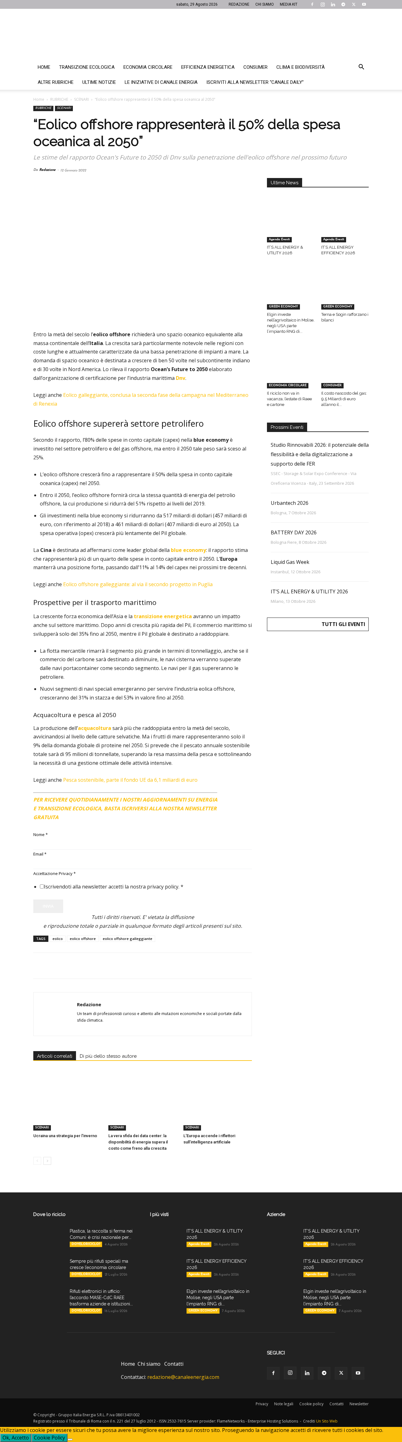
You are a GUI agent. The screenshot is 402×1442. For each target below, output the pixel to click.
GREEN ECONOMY (283, 306)
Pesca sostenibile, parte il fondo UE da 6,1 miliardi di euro (130, 779)
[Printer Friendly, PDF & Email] (234, 797)
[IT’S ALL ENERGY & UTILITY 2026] (291, 226)
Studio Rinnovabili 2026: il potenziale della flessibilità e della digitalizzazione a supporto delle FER (320, 454)
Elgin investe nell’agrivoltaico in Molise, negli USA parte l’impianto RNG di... (218, 1297)
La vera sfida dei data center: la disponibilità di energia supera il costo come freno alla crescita (138, 1142)
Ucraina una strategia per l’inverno (65, 1135)
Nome (40, 834)
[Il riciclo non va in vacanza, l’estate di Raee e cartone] (291, 371)
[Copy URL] (126, 965)
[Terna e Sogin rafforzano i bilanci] (345, 293)
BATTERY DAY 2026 (294, 532)
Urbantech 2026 (289, 503)
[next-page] (47, 1161)
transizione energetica (163, 616)
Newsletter (359, 1404)
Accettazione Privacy (54, 873)
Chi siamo (149, 1363)
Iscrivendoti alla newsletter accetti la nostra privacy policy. (113, 886)
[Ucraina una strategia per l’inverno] (67, 1107)
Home (44, 67)
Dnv (180, 378)
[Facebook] (312, 4)
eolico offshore (83, 938)
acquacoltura (94, 728)
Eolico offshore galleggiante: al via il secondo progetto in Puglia (138, 584)
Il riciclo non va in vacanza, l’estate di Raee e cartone (289, 399)
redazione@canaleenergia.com (183, 1377)
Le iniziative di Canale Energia (161, 82)
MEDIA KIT (288, 4)
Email (39, 854)
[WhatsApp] (83, 965)
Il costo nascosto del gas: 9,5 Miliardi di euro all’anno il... (344, 399)
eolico (57, 938)
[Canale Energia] (201, 34)
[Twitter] (353, 4)
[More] (141, 965)
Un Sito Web (327, 1421)
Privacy (262, 1404)
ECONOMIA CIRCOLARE (288, 385)
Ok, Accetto (16, 1437)
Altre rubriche (55, 82)
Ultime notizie (99, 82)
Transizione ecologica (87, 67)
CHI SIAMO (264, 4)
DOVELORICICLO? (86, 1244)
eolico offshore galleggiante (127, 938)
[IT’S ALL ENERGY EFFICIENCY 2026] (345, 226)
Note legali (283, 1404)
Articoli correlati (54, 1056)
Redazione (47, 170)
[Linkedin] (333, 4)
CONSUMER (332, 385)
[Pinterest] (68, 965)
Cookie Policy (49, 1437)
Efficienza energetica (208, 67)
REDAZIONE (239, 4)
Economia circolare (147, 67)
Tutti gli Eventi (343, 624)
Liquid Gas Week (290, 562)
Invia (48, 906)
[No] (70, 1439)
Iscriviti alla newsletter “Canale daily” (255, 82)
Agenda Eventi (279, 239)
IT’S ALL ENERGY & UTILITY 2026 (309, 591)
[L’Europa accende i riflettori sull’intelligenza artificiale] (217, 1107)
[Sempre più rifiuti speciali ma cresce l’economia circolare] (49, 1269)
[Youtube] (364, 4)
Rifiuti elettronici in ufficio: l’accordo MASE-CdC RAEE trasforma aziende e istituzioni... (101, 1297)
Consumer (255, 67)
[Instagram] (322, 4)
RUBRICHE (59, 99)
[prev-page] (37, 1161)
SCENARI (81, 99)
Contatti (173, 1363)
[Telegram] (343, 4)
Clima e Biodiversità (300, 67)
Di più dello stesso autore (108, 1056)
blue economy (188, 550)
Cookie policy (311, 1404)
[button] (361, 67)
